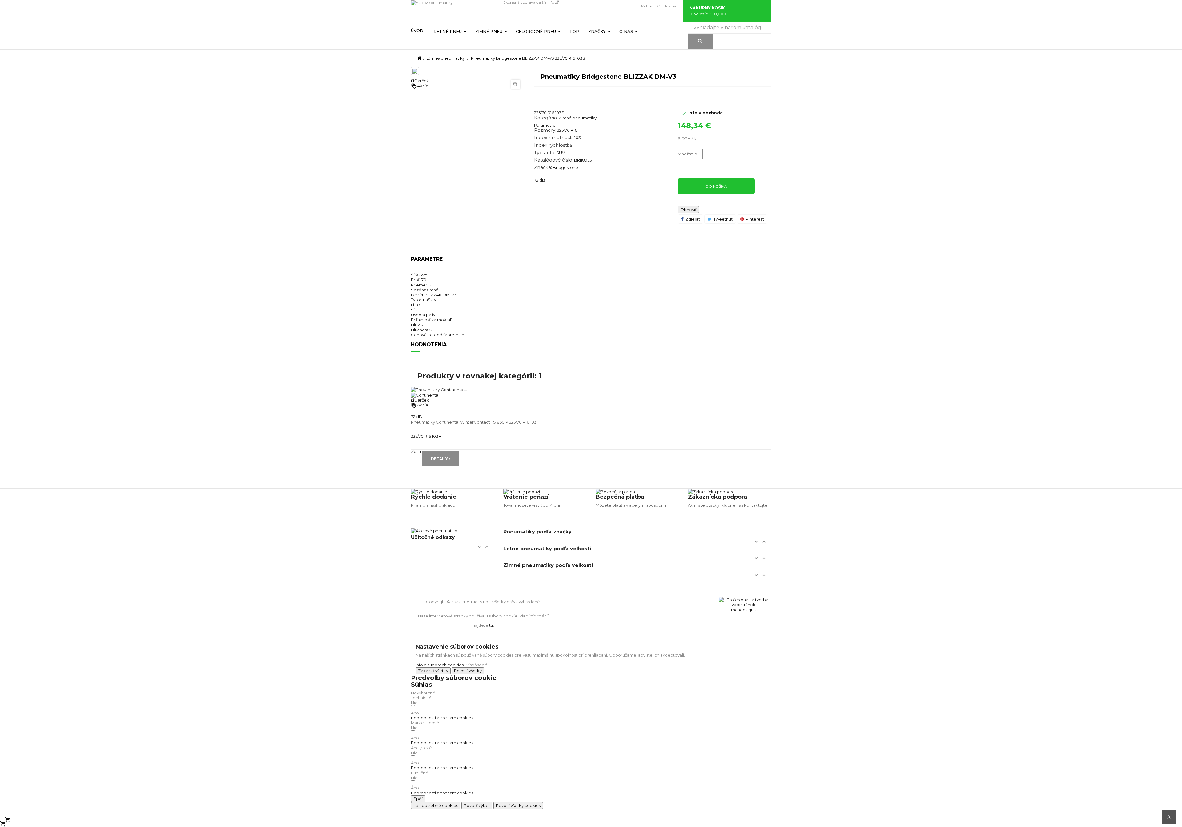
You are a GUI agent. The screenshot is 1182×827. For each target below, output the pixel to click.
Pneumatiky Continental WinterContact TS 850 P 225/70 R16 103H (475, 422)
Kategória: (546, 117)
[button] (442, 717)
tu (491, 625)
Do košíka (716, 186)
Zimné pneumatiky (578, 117)
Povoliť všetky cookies (518, 805)
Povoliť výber (477, 805)
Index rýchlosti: (551, 145)
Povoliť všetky (468, 670)
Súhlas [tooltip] (421, 684)
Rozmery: (545, 130)
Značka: (543, 167)
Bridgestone (565, 167)
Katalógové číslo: (553, 160)
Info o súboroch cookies (440, 664)
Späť (418, 798)
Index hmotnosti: (553, 137)
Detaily (440, 459)
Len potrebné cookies (435, 805)
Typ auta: (544, 152)
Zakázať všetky (433, 670)
